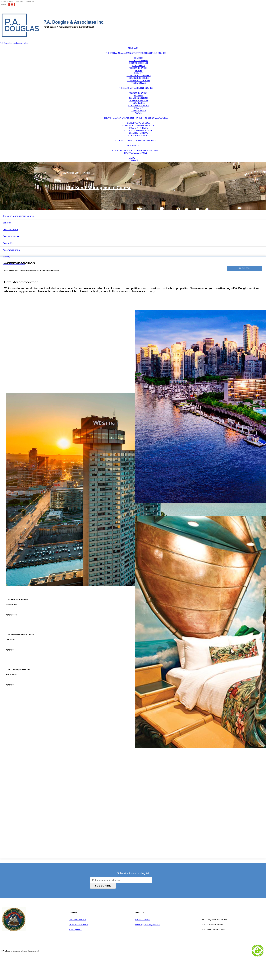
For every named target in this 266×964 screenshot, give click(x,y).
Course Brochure (138, 78)
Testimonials (138, 83)
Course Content (138, 60)
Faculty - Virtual (138, 128)
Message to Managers (139, 75)
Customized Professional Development (136, 140)
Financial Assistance (135, 153)
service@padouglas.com (147, 924)
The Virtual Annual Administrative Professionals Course (136, 118)
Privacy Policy (75, 929)
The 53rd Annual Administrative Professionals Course (136, 53)
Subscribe (103, 886)
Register (244, 268)
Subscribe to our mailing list (133, 873)
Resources (133, 145)
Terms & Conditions (78, 924)
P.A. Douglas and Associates (14, 43)
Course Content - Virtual (138, 130)
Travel (138, 70)
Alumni (139, 113)
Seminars (133, 48)
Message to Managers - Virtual (139, 125)
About (133, 158)
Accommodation (138, 68)
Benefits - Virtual (138, 133)
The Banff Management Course (136, 88)
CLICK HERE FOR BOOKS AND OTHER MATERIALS (135, 150)
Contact (133, 160)
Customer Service (77, 919)
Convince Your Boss (138, 80)
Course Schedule (138, 63)
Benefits (138, 58)
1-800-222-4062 (142, 919)
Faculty (138, 73)
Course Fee (138, 65)
